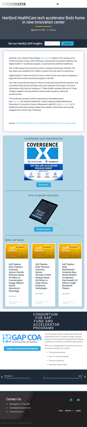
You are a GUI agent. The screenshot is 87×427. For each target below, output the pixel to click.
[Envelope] (78, 399)
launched (17, 101)
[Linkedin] (71, 399)
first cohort (65, 104)
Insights (78, 411)
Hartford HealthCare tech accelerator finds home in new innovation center (46, 123)
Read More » (13, 296)
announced (45, 58)
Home (61, 411)
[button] (57, 4)
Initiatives (68, 411)
